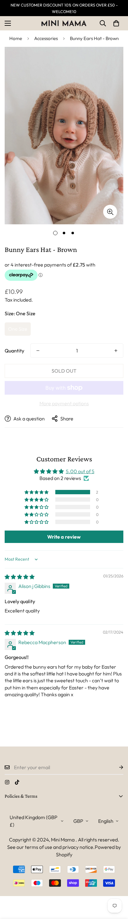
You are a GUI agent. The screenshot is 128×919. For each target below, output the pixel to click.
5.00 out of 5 (80, 471)
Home (15, 38)
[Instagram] (7, 782)
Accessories (46, 38)
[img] (19, 577)
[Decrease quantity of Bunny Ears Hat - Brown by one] (38, 350)
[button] (116, 23)
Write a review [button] (64, 537)
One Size (17, 329)
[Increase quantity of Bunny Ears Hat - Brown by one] (116, 350)
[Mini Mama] (64, 23)
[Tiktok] (17, 782)
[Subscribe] (116, 767)
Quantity (14, 350)
